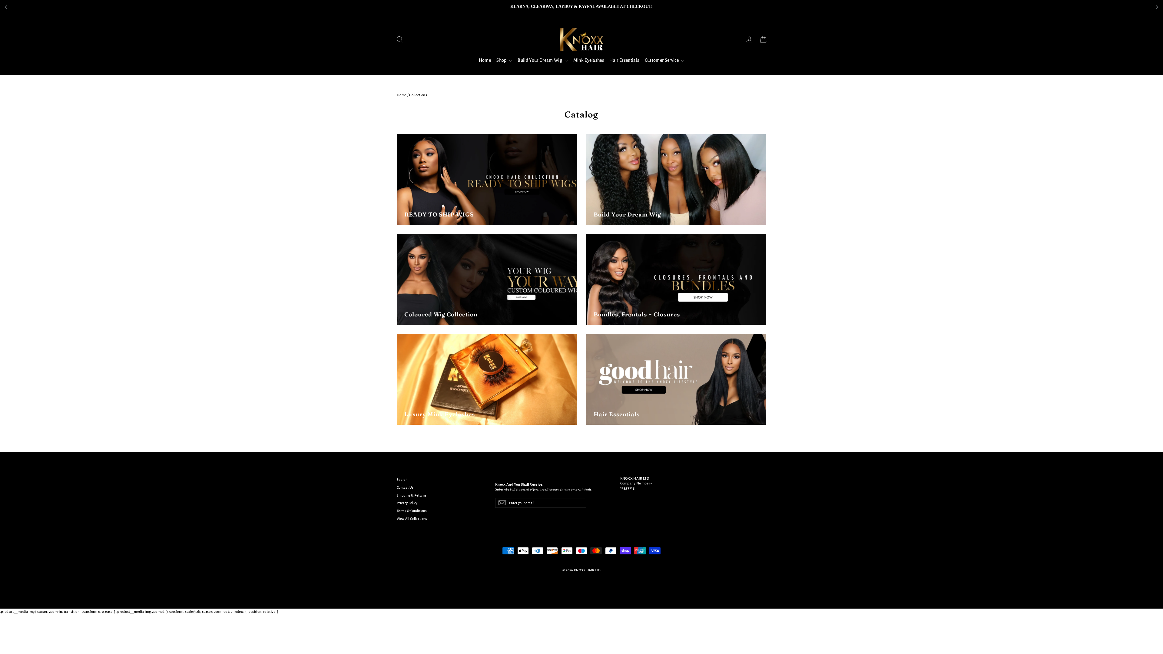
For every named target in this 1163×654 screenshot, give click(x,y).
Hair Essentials (624, 60)
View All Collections (412, 518)
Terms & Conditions (412, 511)
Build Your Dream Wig (540, 60)
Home (485, 60)
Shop (502, 60)
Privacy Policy (407, 503)
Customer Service (662, 60)
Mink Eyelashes (588, 60)
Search (402, 479)
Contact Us (405, 487)
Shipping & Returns (411, 495)
